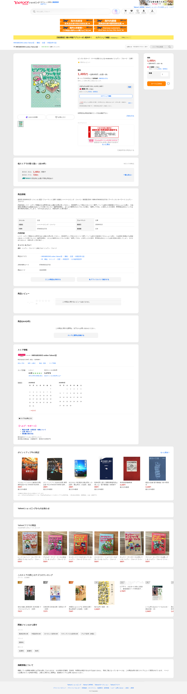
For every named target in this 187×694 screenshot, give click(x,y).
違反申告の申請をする (126, 150)
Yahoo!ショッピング (74, 685)
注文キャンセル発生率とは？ (52, 376)
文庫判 (21, 651)
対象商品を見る (103, 78)
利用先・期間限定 (93, 91)
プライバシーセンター (74, 688)
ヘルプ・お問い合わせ (116, 688)
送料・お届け (32, 363)
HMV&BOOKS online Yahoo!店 (23, 43)
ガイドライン (92, 688)
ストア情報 (52, 363)
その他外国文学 (76, 259)
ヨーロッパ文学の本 (51, 634)
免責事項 (100, 688)
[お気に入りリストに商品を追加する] (168, 83)
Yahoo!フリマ (115, 685)
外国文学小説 (51, 43)
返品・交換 (42, 363)
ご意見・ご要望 (129, 688)
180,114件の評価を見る (36, 376)
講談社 (21, 642)
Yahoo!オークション (102, 685)
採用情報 (106, 688)
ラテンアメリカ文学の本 (69, 634)
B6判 (36, 651)
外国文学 (66, 259)
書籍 (38, 43)
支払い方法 (21, 363)
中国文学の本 (36, 634)
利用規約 (84, 688)
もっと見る (164, 452)
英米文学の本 (23, 634)
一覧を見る (127, 175)
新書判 (29, 651)
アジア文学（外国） (88, 634)
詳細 (129, 103)
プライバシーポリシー (59, 688)
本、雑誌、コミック (48, 259)
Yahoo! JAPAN (139, 7)
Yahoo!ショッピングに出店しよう (156, 7)
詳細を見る (130, 116)
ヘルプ (171, 7)
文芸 (43, 43)
